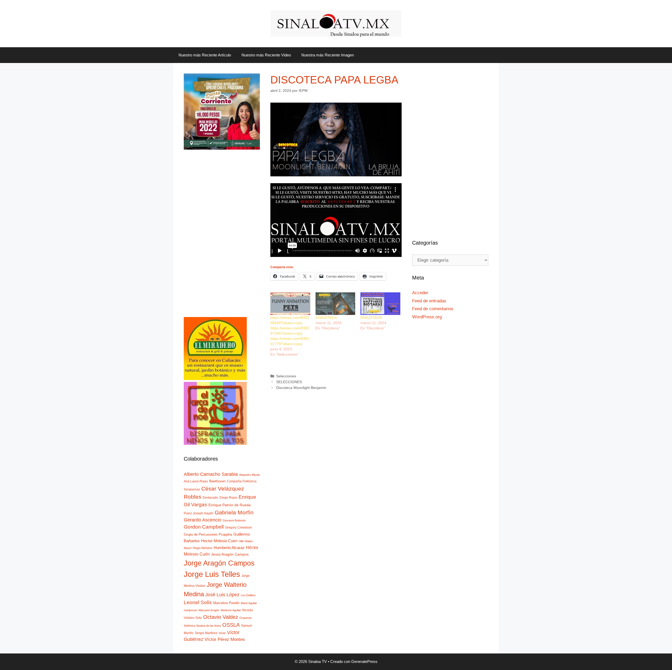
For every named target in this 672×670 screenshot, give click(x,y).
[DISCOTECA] (335, 303)
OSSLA (231, 625)
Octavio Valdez (220, 617)
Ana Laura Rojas (196, 481)
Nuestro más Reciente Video (266, 55)
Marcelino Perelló (226, 603)
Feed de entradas (429, 300)
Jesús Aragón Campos (230, 554)
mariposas (190, 610)
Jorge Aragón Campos (219, 563)
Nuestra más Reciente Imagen (327, 55)
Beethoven (217, 481)
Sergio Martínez (206, 633)
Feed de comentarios (432, 308)
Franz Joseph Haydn (198, 513)
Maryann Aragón (208, 610)
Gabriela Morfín (234, 512)
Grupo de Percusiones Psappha (208, 534)
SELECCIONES (289, 382)
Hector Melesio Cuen (219, 541)
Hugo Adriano (202, 548)
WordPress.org (427, 316)
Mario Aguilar (249, 603)
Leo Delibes (248, 595)
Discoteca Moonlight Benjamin (301, 388)
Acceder (420, 292)
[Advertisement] (222, 238)
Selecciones (286, 376)
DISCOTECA (326, 317)
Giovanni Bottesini (234, 520)
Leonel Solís (198, 602)
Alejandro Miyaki (249, 474)
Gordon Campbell (204, 527)
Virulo (222, 633)
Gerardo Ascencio (202, 520)
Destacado (210, 497)
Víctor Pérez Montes (224, 639)
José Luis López (222, 594)
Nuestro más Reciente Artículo (204, 55)
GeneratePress (364, 661)
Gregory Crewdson (238, 527)
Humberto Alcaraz (229, 547)
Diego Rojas (228, 497)
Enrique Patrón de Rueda (229, 505)
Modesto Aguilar (231, 610)
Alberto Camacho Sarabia (211, 474)
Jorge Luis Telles (212, 574)
